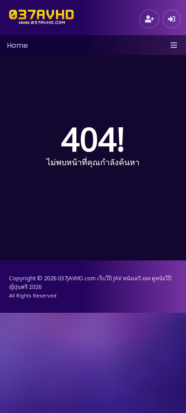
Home (17, 45)
